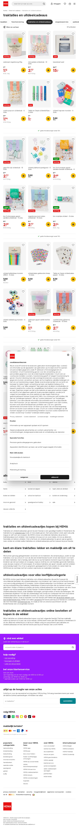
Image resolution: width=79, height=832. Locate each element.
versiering (38, 600)
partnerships (48, 774)
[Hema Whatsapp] (13, 716)
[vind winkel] (73, 647)
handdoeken (7, 762)
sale (54, 502)
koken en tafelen (9, 496)
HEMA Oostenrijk (68, 754)
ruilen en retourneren (13, 664)
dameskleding (8, 748)
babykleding (7, 754)
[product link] (14, 45)
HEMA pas (26, 751)
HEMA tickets (27, 775)
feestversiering (17, 22)
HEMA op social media (30, 761)
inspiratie (26, 781)
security (29, 792)
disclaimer (21, 792)
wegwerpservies (61, 22)
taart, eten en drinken (60, 489)
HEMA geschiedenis (50, 757)
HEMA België (67, 746)
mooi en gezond (9, 502)
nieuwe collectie (9, 509)
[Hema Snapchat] (21, 716)
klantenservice (49, 763)
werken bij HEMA (49, 749)
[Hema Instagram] (17, 716)
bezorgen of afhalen (12, 661)
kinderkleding (7, 751)
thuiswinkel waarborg (23, 794)
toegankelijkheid (39, 792)
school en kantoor (34, 496)
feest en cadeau (14, 10)
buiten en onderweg (60, 496)
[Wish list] (64, 3)
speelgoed (7, 768)
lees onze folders (29, 754)
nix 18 (5, 794)
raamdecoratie (8, 765)
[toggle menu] (74, 3)
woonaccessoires (9, 759)
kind (29, 482)
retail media (48, 776)
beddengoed (7, 757)
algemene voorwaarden (55, 792)
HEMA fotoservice (29, 769)
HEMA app (26, 748)
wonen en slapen (34, 489)
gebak (5, 771)
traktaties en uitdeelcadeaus (39, 22)
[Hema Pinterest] (25, 716)
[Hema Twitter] (9, 716)
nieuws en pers (49, 754)
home (5, 10)
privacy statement (9, 792)
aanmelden (67, 701)
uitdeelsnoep (20, 533)
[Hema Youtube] (33, 716)
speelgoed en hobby (35, 502)
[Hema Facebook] (4, 716)
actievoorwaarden (50, 766)
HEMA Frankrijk (68, 751)
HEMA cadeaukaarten (30, 772)
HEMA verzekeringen (30, 778)
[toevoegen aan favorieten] (23, 33)
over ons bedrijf (49, 746)
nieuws (25, 784)
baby (5, 482)
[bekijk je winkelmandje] (69, 3)
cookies (68, 792)
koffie (5, 774)
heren (5, 489)
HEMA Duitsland (68, 749)
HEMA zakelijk (48, 760)
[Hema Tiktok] (29, 716)
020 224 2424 (8, 673)
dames (55, 482)
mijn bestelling (10, 658)
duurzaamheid (48, 751)
